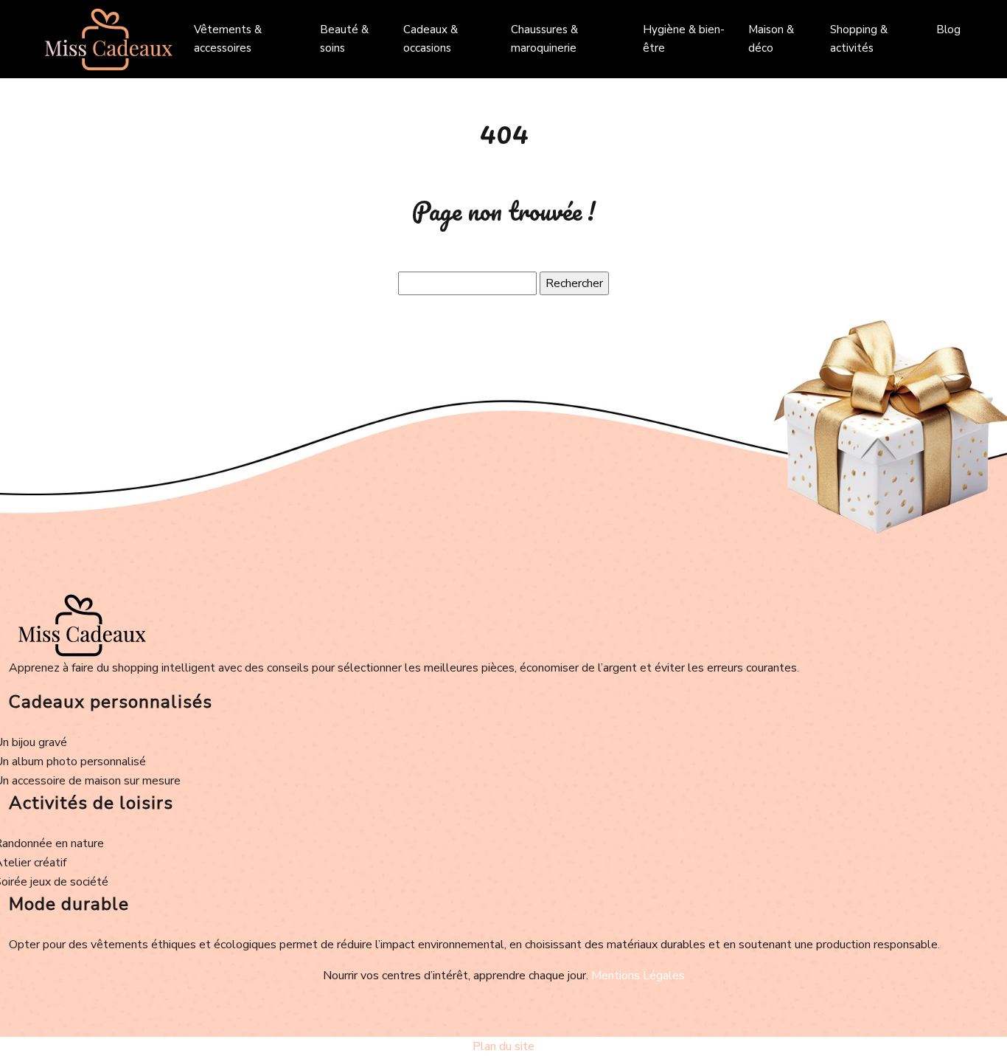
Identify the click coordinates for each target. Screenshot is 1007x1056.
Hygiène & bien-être (684, 38)
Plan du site (503, 1046)
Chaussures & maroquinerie (544, 38)
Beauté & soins (344, 38)
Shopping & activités (859, 38)
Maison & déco (771, 38)
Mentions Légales (638, 975)
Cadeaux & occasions (430, 38)
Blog (948, 29)
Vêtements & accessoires (228, 38)
